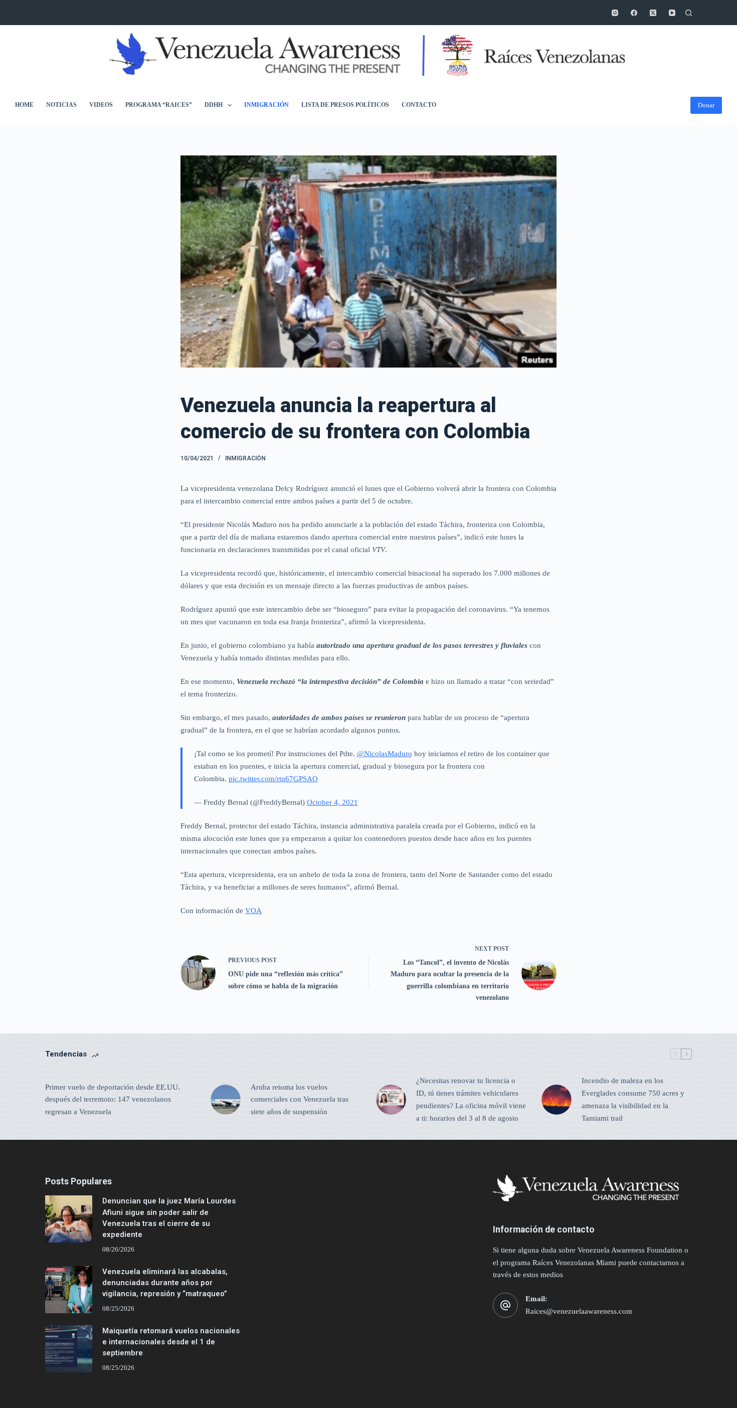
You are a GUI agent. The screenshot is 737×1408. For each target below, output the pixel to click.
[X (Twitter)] (653, 13)
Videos (101, 104)
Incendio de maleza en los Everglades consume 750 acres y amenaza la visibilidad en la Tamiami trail (633, 1099)
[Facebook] (634, 13)
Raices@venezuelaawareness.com (578, 1311)
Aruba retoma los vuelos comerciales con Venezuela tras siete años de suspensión (299, 1099)
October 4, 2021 (332, 802)
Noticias (61, 104)
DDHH (214, 104)
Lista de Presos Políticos (345, 104)
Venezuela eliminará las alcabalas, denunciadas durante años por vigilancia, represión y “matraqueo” (165, 1283)
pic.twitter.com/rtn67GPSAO (273, 779)
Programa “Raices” (158, 104)
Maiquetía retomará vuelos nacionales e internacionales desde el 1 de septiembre (171, 1342)
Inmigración (266, 104)
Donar (706, 105)
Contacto (419, 104)
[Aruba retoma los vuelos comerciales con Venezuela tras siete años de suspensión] (226, 1100)
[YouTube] (672, 13)
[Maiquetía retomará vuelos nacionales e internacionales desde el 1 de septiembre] (68, 1348)
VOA (253, 911)
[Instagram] (615, 13)
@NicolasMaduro (384, 754)
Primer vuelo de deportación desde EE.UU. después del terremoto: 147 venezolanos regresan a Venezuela (112, 1099)
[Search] (688, 13)
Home (24, 104)
